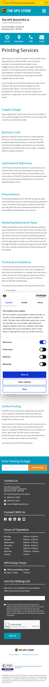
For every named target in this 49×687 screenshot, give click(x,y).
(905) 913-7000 (13, 498)
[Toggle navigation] (43, 11)
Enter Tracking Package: (16, 461)
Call (30, 41)
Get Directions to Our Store (18, 494)
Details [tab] (24, 303)
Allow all (24, 375)
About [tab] (40, 303)
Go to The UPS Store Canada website (19, 3)
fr (46, 3)
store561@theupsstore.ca (18, 504)
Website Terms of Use (30, 655)
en (41, 3)
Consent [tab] (8, 303)
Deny (24, 389)
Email (41, 41)
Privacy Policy (14, 655)
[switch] (42, 349)
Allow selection (24, 382)
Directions (19, 41)
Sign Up (12, 636)
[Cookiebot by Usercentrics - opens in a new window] (35, 296)
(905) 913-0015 (13, 501)
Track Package (38, 468)
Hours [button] (7, 41)
